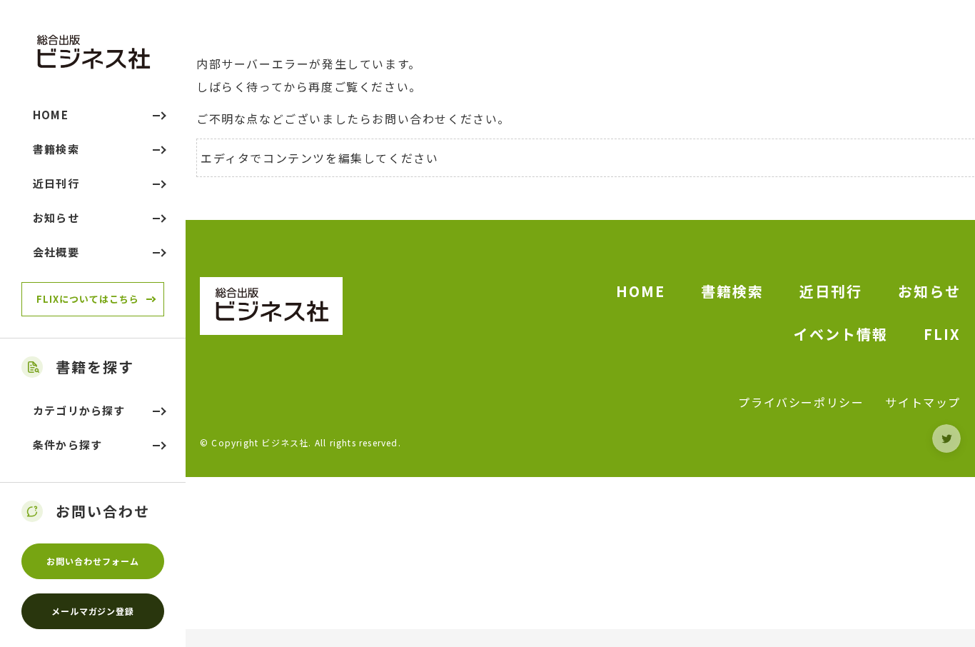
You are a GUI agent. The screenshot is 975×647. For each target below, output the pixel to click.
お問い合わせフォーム (92, 561)
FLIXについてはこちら (87, 299)
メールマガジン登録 (93, 611)
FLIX (942, 334)
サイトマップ (923, 402)
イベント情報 (841, 334)
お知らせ (929, 291)
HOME (640, 291)
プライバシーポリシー (801, 402)
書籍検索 (732, 291)
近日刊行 (830, 291)
